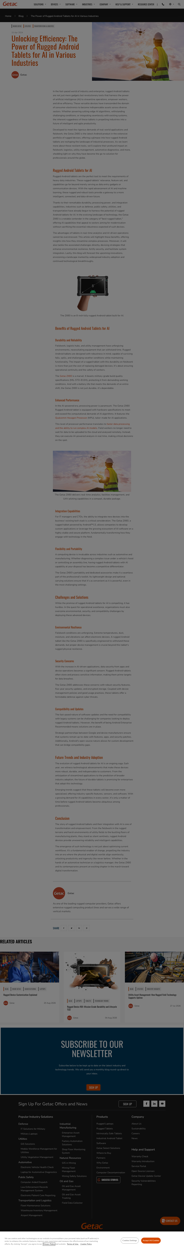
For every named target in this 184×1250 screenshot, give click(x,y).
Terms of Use (73, 1244)
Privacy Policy (49, 1244)
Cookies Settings (129, 1240)
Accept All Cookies (151, 1240)
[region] (92, 1240)
